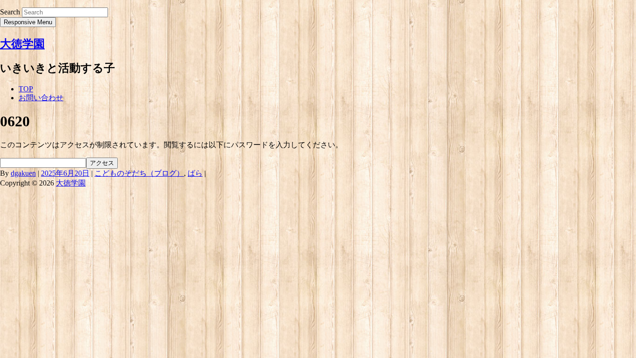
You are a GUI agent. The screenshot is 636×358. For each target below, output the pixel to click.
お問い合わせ (41, 98)
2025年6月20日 (65, 173)
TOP (26, 89)
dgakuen (23, 173)
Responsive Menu (28, 22)
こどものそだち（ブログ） (139, 173)
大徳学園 (22, 44)
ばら (195, 173)
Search (10, 12)
